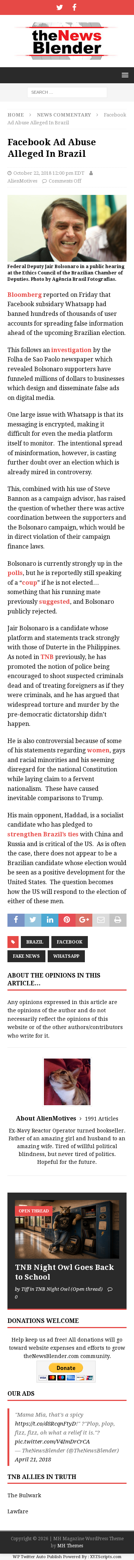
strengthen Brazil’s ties (43, 834)
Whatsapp (66, 956)
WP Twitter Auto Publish (37, 1556)
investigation (71, 350)
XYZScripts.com (105, 1556)
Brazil (35, 942)
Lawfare (17, 1511)
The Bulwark (24, 1495)
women (98, 750)
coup (29, 582)
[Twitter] (59, 7)
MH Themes (70, 1545)
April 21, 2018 (33, 1459)
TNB (47, 657)
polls (15, 573)
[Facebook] (74, 7)
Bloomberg (24, 294)
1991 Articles (101, 1119)
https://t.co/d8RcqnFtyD (45, 1423)
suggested (54, 601)
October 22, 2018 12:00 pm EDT (48, 173)
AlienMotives (22, 181)
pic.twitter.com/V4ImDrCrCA (52, 1441)
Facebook (69, 942)
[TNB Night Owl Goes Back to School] (67, 1229)
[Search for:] (67, 92)
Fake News (26, 956)
